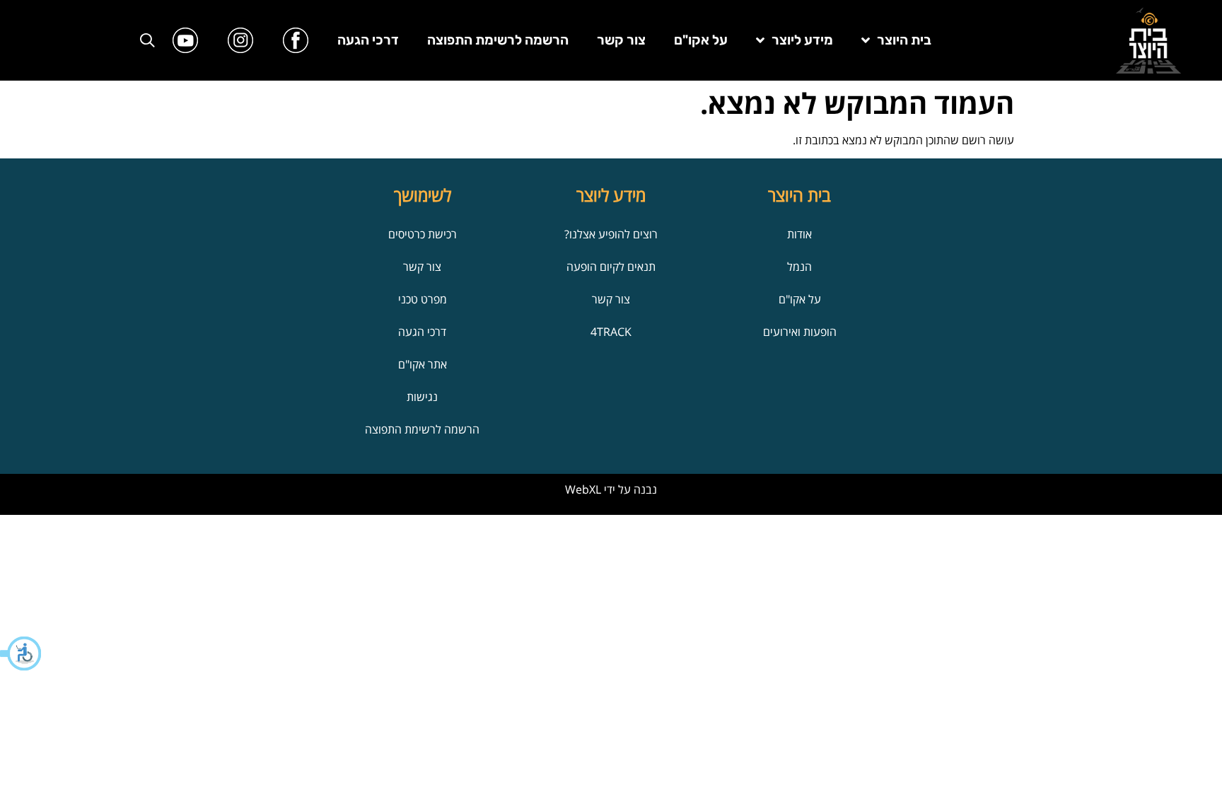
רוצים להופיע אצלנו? (611, 234)
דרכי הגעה (368, 40)
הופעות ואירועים (800, 331)
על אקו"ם (701, 40)
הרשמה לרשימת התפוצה (498, 40)
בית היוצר (904, 40)
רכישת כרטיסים (422, 234)
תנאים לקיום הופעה (611, 266)
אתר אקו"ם (422, 364)
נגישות (422, 397)
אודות (799, 234)
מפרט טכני (422, 299)
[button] (21, 653)
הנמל (799, 266)
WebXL (583, 489)
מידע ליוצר (802, 40)
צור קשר (621, 40)
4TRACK (611, 331)
